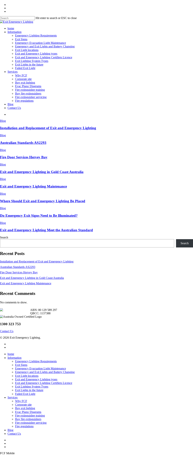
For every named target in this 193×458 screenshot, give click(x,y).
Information (14, 357)
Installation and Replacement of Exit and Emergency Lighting (48, 128)
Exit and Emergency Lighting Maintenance (33, 186)
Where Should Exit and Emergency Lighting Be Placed (42, 201)
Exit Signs (21, 364)
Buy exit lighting (25, 408)
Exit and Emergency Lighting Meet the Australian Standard (46, 230)
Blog (3, 120)
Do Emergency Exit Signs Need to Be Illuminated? (39, 216)
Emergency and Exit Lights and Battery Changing (45, 372)
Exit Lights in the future (29, 390)
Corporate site (23, 404)
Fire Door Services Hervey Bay (23, 157)
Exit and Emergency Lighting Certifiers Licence (43, 383)
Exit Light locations (26, 375)
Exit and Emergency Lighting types (36, 379)
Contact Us (14, 433)
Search (4, 237)
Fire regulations (24, 426)
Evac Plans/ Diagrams (28, 412)
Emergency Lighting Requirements (36, 361)
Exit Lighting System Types (31, 386)
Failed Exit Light (25, 393)
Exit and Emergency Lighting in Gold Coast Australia (41, 172)
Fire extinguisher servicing (31, 422)
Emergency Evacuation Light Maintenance (40, 368)
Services (13, 397)
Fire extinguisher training (30, 415)
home (11, 354)
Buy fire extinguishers (28, 419)
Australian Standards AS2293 (23, 143)
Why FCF (21, 401)
